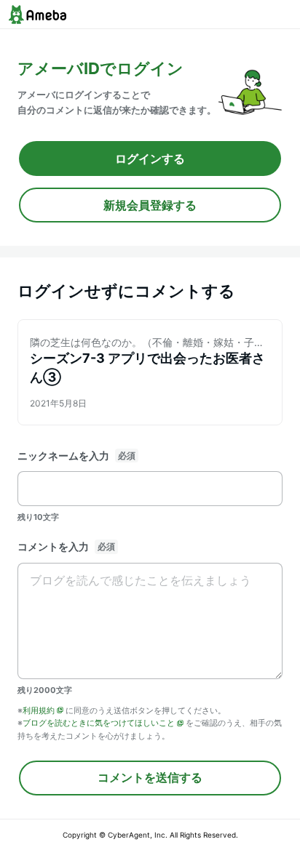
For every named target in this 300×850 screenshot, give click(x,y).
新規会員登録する (150, 205)
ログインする (150, 158)
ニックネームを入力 (63, 455)
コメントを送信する (150, 777)
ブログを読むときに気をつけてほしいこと (99, 723)
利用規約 (39, 710)
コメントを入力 (53, 546)
